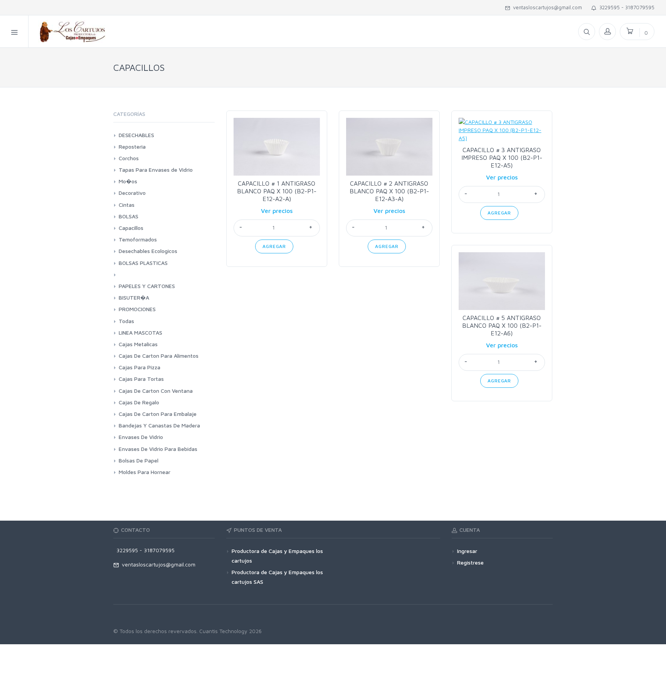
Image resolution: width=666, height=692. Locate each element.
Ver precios (277, 210)
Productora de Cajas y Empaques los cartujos (277, 556)
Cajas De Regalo (139, 402)
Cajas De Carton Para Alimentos (158, 355)
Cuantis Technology (223, 631)
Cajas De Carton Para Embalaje (158, 414)
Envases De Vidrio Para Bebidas (158, 449)
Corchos (129, 158)
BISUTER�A (134, 297)
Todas (126, 321)
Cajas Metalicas (138, 344)
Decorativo (132, 192)
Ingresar (467, 551)
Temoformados (138, 239)
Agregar (274, 246)
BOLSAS (128, 216)
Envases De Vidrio (141, 437)
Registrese (470, 562)
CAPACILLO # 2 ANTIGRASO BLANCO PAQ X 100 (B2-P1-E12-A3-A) (389, 191)
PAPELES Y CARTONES (147, 286)
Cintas (127, 204)
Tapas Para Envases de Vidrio (156, 169)
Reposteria (132, 146)
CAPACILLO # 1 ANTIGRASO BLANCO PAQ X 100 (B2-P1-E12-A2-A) (276, 191)
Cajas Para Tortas (141, 378)
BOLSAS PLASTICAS (143, 263)
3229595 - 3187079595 (625, 7)
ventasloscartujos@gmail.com (546, 7)
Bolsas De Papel (138, 460)
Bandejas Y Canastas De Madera (159, 425)
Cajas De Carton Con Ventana (156, 390)
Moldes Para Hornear (144, 472)
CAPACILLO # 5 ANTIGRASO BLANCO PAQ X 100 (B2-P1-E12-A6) (502, 325)
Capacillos (131, 228)
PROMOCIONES (137, 309)
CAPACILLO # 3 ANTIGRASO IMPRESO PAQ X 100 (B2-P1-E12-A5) (501, 157)
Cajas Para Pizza (139, 367)
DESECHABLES (136, 135)
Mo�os (128, 181)
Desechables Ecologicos (148, 251)
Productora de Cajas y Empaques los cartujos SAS (277, 577)
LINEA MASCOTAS (140, 332)
